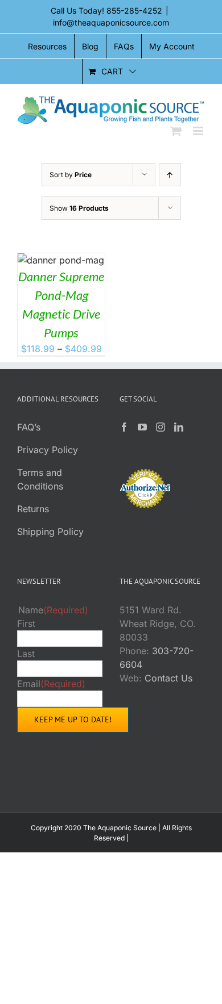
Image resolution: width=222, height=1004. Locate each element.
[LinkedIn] (178, 427)
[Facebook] (124, 427)
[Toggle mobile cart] (176, 131)
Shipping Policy (50, 531)
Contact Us (168, 678)
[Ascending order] (170, 174)
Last (26, 653)
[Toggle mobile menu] (199, 131)
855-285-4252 (134, 10)
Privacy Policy (47, 449)
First (26, 623)
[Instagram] (160, 427)
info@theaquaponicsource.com (111, 22)
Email (51, 683)
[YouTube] (142, 427)
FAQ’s (28, 427)
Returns (33, 508)
